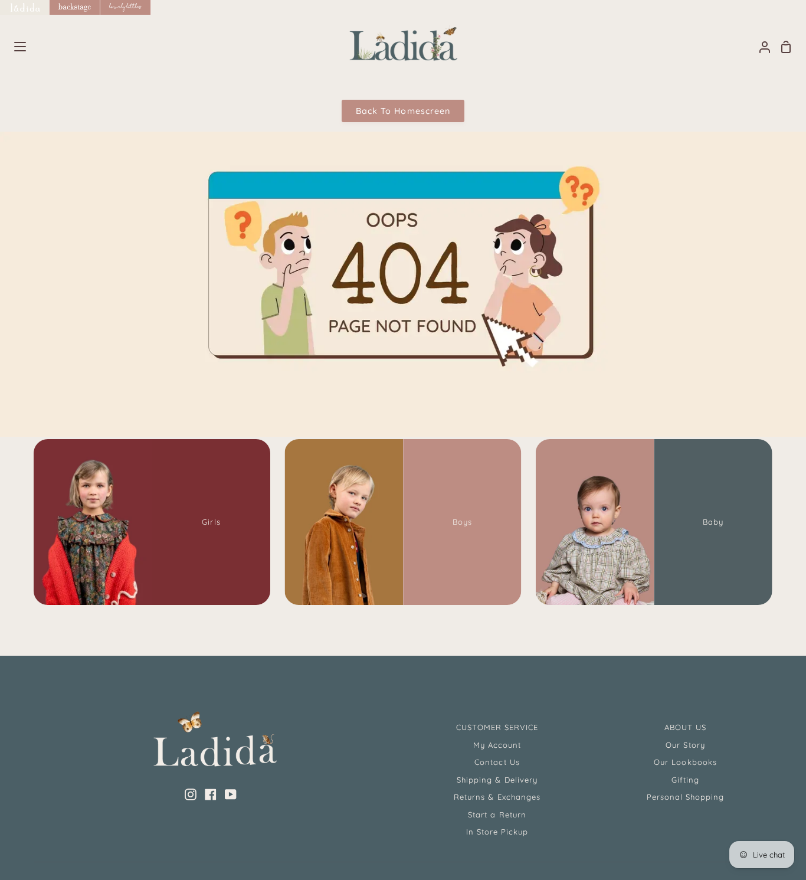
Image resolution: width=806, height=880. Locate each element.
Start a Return (497, 814)
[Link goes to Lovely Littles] (125, 7)
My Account (497, 745)
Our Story (685, 745)
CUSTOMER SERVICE (497, 727)
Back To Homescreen (403, 111)
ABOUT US (685, 727)
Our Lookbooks (685, 762)
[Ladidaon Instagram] (190, 794)
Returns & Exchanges (497, 797)
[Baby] (654, 522)
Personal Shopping (686, 797)
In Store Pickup (497, 831)
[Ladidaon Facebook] (211, 794)
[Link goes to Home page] (25, 7)
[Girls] (152, 522)
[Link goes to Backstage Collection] (75, 7)
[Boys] (402, 522)
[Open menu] (13, 46)
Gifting (685, 779)
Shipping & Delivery (497, 779)
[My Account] (760, 47)
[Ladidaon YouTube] (231, 794)
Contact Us (496, 762)
